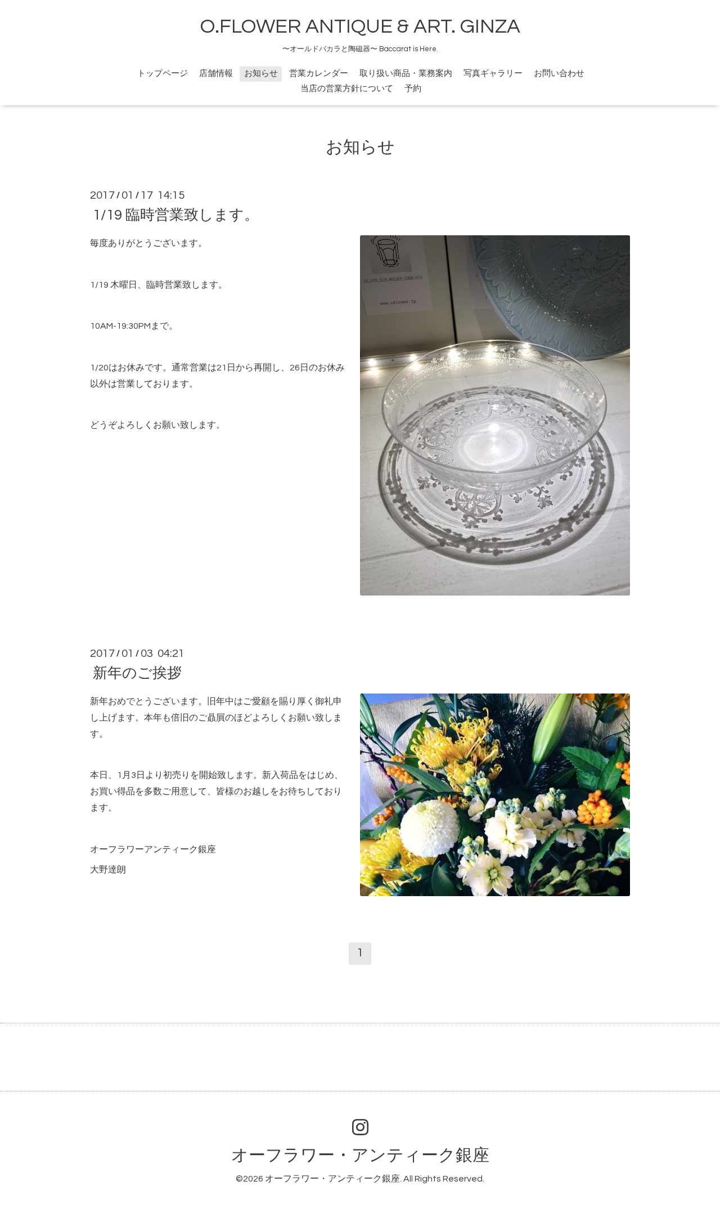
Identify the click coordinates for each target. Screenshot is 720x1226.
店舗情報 (216, 73)
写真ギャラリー (493, 73)
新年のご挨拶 (137, 673)
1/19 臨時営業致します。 (176, 215)
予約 (412, 88)
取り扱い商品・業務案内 (405, 73)
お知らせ (261, 73)
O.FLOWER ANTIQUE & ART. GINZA (360, 26)
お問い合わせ (559, 73)
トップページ (162, 73)
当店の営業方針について (346, 88)
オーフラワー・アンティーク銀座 (360, 1155)
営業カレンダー (318, 73)
